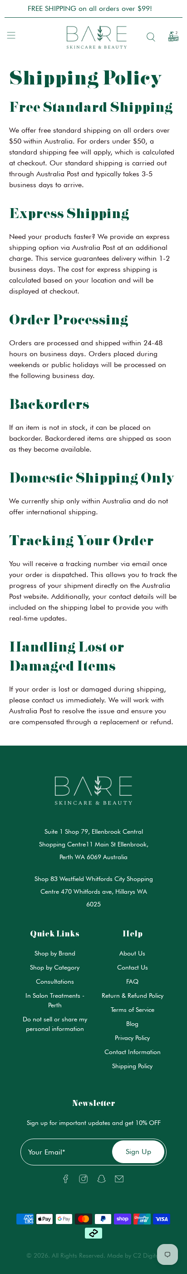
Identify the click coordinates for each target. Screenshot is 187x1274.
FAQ (132, 981)
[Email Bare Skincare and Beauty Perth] (119, 1180)
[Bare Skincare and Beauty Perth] (93, 36)
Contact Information (132, 1051)
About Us (132, 953)
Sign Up (138, 1151)
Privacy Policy (132, 1037)
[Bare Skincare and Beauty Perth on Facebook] (65, 1180)
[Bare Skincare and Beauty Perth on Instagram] (83, 1180)
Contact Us (132, 967)
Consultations (55, 981)
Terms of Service (132, 1009)
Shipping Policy (132, 1066)
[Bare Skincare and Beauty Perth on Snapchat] (101, 1180)
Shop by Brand (54, 953)
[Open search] (149, 37)
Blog (132, 1023)
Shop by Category (54, 967)
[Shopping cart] (170, 37)
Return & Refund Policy (132, 995)
